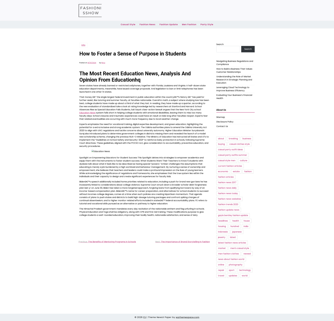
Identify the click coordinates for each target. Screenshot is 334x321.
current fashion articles (230, 165)
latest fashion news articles (232, 242)
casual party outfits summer (232, 155)
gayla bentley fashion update (233, 215)
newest (247, 253)
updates (233, 275)
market (222, 248)
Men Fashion (189, 24)
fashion (248, 171)
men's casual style (239, 248)
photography (235, 264)
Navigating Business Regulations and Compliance (234, 63)
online (221, 264)
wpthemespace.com (187, 317)
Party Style (207, 24)
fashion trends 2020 (228, 204)
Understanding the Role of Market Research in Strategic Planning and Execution (234, 79)
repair (221, 270)
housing (222, 226)
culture (243, 160)
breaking (233, 138)
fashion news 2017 (227, 182)
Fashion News (147, 24)
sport (231, 270)
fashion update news (228, 209)
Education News (87, 112)
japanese (237, 231)
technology (245, 270)
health (235, 220)
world (244, 275)
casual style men (226, 160)
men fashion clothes (228, 253)
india (246, 226)
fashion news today (228, 193)
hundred (234, 226)
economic (223, 171)
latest (233, 237)
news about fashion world (231, 259)
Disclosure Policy (224, 121)
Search (220, 44)
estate (236, 171)
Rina (103, 63)
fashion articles (226, 176)
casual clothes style (239, 144)
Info (83, 45)
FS (144, 317)
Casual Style (128, 24)
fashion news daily (227, 187)
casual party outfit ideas (230, 149)
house (247, 220)
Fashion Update (169, 24)
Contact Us (222, 126)
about (221, 138)
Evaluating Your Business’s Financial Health (234, 97)
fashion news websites (229, 198)
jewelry (221, 237)
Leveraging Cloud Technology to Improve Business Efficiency (232, 89)
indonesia (223, 231)
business (246, 138)
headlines (223, 220)
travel (221, 275)
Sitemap (220, 117)
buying (221, 144)
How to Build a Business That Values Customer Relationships (234, 70)
